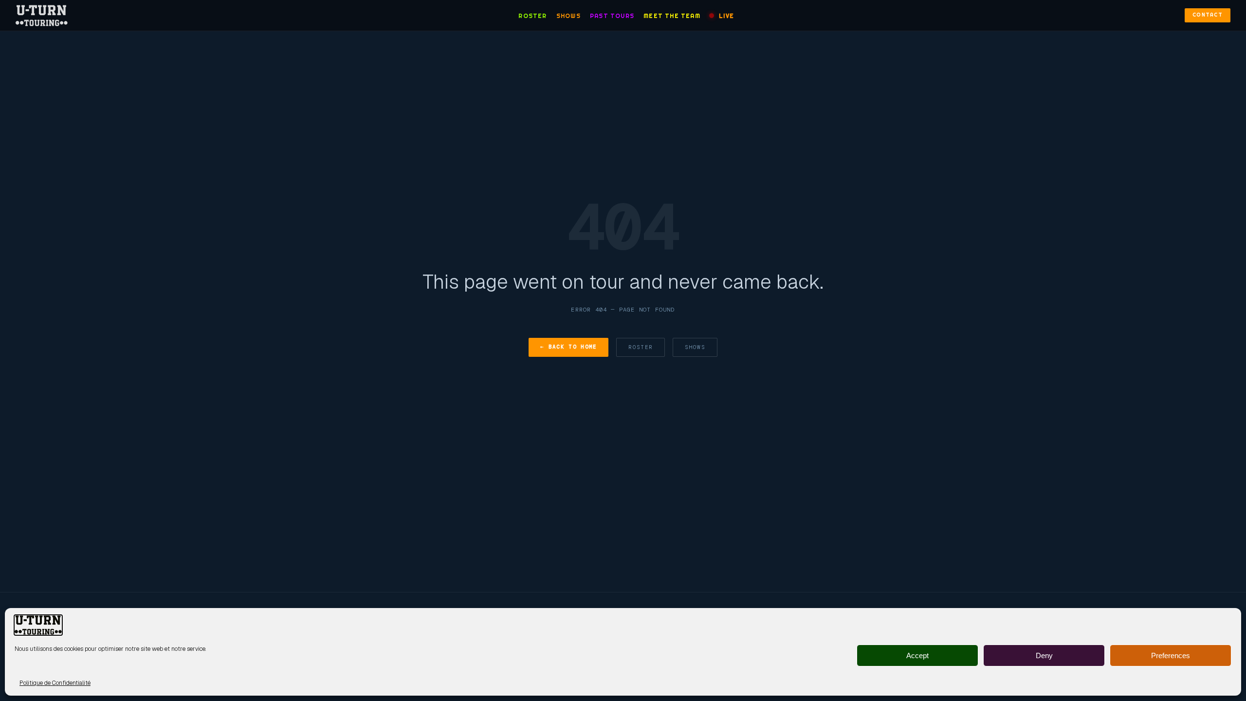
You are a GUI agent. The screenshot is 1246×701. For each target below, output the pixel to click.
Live (726, 15)
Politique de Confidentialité (55, 683)
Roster (532, 15)
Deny (1044, 655)
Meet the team (671, 15)
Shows (568, 15)
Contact (1207, 15)
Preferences (1170, 655)
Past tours (612, 15)
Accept (917, 655)
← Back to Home (568, 346)
